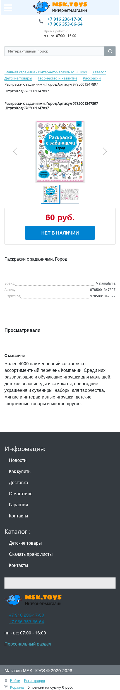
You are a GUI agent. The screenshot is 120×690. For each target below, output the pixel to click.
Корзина (17, 687)
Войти (15, 680)
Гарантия (18, 504)
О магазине (21, 493)
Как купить (19, 471)
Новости (18, 460)
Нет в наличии (60, 233)
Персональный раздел (27, 644)
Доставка (18, 482)
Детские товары (25, 543)
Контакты (18, 515)
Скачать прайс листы (31, 554)
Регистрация (34, 680)
